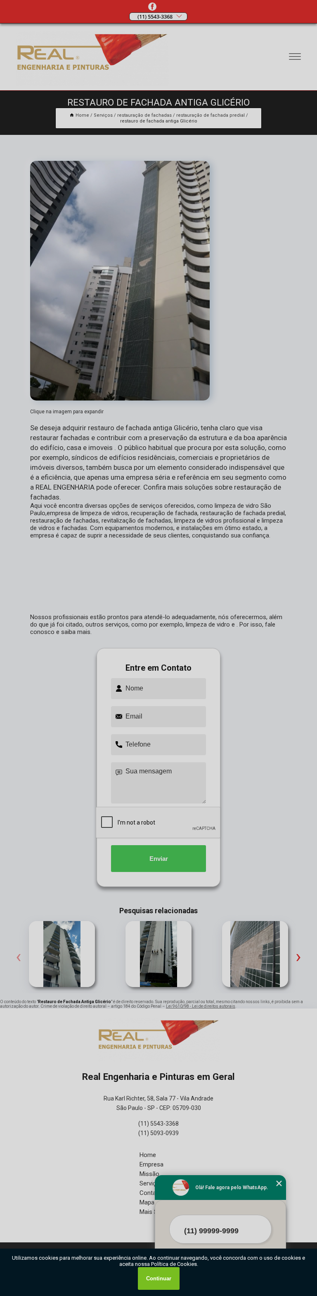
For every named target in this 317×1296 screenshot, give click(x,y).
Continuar (158, 1278)
